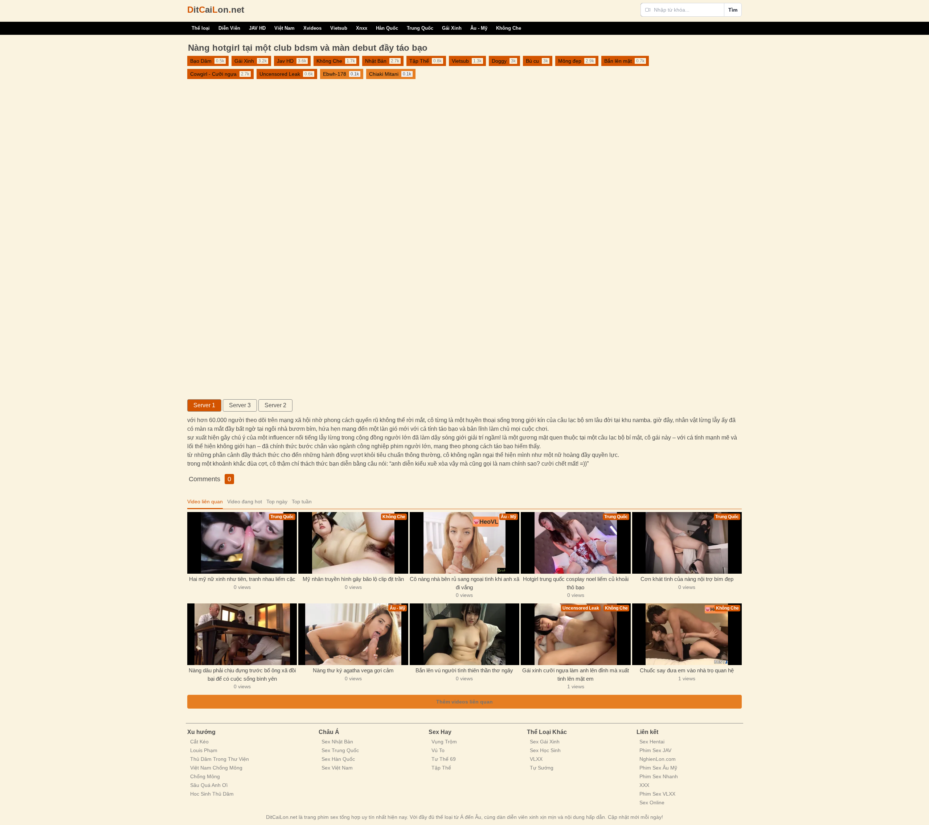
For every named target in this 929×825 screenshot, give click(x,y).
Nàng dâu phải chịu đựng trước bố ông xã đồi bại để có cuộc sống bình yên (242, 674)
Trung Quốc (420, 28)
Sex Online (651, 802)
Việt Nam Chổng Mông (216, 768)
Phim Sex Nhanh (658, 776)
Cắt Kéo (199, 741)
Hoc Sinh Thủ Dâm (212, 794)
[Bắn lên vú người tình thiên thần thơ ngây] (464, 634)
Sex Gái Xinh (545, 741)
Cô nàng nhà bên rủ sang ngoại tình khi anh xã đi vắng (464, 583)
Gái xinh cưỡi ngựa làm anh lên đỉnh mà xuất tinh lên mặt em (575, 674)
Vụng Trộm (444, 741)
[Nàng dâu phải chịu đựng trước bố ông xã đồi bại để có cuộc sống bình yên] (242, 634)
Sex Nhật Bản (337, 741)
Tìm (732, 10)
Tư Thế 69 (443, 759)
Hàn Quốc (387, 28)
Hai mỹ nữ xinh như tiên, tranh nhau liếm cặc (242, 579)
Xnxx (361, 28)
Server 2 (275, 405)
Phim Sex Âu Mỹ (658, 768)
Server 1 (204, 405)
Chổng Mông (205, 776)
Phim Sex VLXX (657, 794)
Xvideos (312, 28)
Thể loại (201, 28)
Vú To (438, 750)
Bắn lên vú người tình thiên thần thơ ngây (464, 670)
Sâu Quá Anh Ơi (209, 785)
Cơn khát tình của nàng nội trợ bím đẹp (687, 579)
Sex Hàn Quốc (338, 759)
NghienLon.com (657, 759)
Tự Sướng (541, 768)
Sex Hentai (651, 741)
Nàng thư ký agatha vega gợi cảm (353, 670)
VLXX (536, 759)
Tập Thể (441, 768)
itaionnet (215, 10)
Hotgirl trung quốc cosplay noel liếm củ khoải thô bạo (576, 583)
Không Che (508, 28)
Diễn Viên (229, 28)
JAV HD (257, 28)
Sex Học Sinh (545, 750)
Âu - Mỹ (478, 28)
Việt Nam (284, 28)
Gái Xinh (452, 28)
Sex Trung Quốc (340, 750)
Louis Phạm (203, 750)
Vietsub (338, 28)
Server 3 (240, 405)
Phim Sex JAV (655, 750)
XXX (644, 785)
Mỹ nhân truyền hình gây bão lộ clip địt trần (353, 579)
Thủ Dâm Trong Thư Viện (219, 759)
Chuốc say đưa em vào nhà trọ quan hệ (687, 670)
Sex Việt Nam (337, 768)
